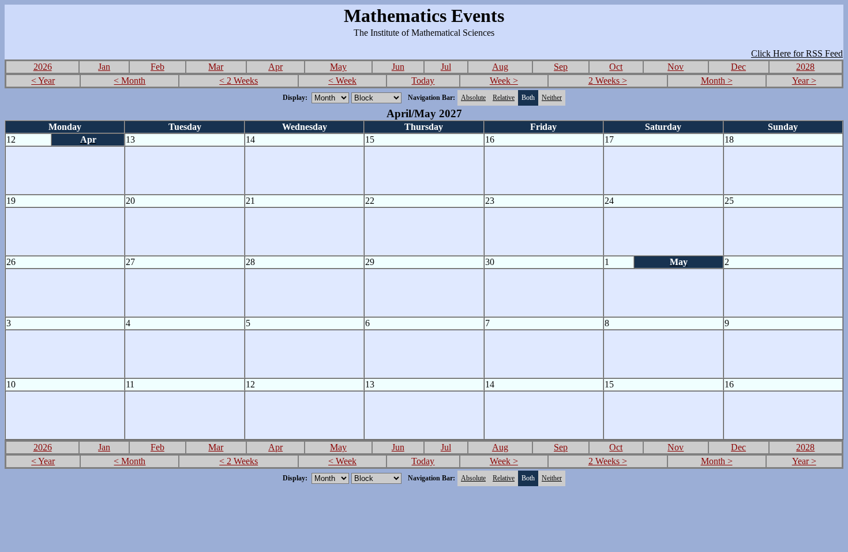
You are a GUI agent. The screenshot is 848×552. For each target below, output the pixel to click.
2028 (805, 67)
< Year (43, 80)
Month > (717, 80)
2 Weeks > (607, 80)
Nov (675, 67)
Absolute (473, 98)
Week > (504, 80)
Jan (104, 67)
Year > (804, 80)
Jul (446, 67)
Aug (500, 67)
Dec (738, 67)
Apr (275, 67)
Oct (615, 67)
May (338, 67)
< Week (342, 80)
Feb (157, 67)
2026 (42, 67)
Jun (398, 67)
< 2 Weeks (238, 80)
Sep (561, 67)
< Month (129, 80)
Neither (552, 98)
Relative (504, 98)
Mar (215, 67)
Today (422, 80)
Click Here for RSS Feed (797, 53)
